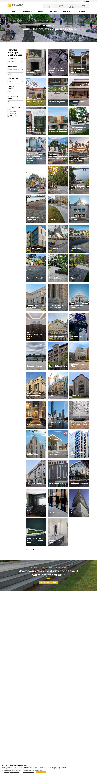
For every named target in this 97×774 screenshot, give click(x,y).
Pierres (40, 11)
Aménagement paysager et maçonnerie (72, 6)
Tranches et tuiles (60, 6)
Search (77, 1)
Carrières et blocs (83, 6)
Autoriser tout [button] (41, 772)
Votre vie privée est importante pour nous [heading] (14, 765)
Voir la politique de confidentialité (11, 772)
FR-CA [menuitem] (87, 1)
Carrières (71, 1)
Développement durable (60, 1)
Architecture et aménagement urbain (49, 6)
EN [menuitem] (82, 1)
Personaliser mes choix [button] (28, 772)
